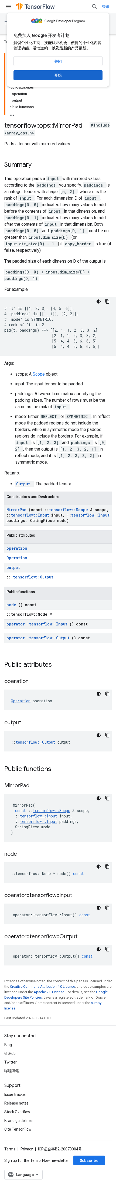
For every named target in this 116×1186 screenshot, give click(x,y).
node (12, 604)
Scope (39, 374)
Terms (9, 1149)
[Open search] (94, 6)
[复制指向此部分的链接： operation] (35, 681)
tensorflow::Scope (69, 509)
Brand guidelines (18, 1120)
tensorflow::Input (31, 515)
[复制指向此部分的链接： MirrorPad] (36, 786)
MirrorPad (17, 509)
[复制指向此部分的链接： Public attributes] (58, 665)
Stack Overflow (17, 1112)
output (13, 567)
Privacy (27, 1149)
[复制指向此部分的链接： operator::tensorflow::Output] (84, 937)
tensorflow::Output (33, 577)
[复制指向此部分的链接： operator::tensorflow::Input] (78, 895)
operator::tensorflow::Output (39, 637)
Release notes (16, 1103)
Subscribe (89, 1160)
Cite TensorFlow (18, 1129)
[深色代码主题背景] (98, 301)
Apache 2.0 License (49, 992)
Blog (8, 1045)
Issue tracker (15, 1094)
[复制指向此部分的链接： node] (23, 854)
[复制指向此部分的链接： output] (27, 723)
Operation (16, 557)
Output (24, 483)
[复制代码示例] (107, 301)
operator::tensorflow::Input (38, 624)
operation (16, 548)
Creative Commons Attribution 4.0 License (42, 986)
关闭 (58, 61)
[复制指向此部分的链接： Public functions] (58, 769)
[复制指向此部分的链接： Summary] (38, 165)
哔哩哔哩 (11, 1071)
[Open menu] (8, 6)
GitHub (10, 1053)
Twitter (10, 1062)
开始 (58, 75)
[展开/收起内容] (12, 113)
